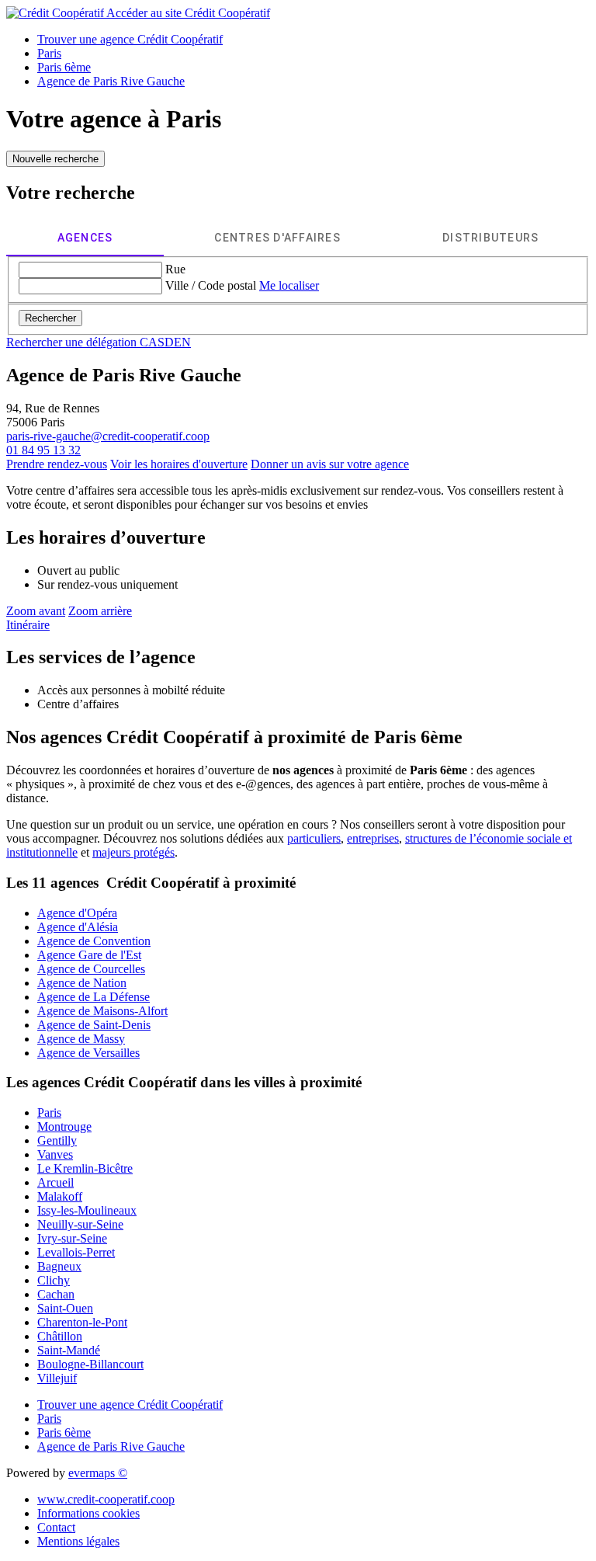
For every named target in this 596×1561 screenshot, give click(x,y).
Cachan (55, 1294)
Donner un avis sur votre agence (330, 464)
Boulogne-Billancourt (90, 1364)
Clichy (53, 1280)
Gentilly (57, 1140)
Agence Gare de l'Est (89, 954)
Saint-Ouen (65, 1308)
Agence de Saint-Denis (94, 1024)
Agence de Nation (81, 982)
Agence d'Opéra (77, 913)
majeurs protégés (133, 852)
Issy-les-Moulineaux (87, 1210)
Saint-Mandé (68, 1350)
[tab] (85, 237)
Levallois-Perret (76, 1252)
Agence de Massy (81, 1038)
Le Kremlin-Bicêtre (85, 1168)
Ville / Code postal (210, 285)
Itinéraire (28, 624)
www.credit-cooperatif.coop (106, 1499)
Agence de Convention (94, 940)
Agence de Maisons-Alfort (102, 1010)
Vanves (55, 1154)
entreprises (373, 838)
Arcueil (55, 1182)
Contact (56, 1527)
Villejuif (57, 1378)
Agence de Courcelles (91, 968)
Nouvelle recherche (55, 159)
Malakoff (59, 1196)
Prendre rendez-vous (56, 464)
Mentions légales (78, 1541)
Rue (175, 269)
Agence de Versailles (88, 1052)
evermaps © (97, 1472)
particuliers (314, 838)
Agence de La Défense (93, 996)
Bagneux (59, 1266)
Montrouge (64, 1126)
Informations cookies (88, 1513)
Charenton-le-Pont (82, 1322)
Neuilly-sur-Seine (80, 1224)
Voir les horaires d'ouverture (179, 464)
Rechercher (50, 318)
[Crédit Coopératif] (56, 12)
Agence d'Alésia (77, 926)
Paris (49, 1112)
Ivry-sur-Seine (72, 1238)
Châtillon (59, 1336)
